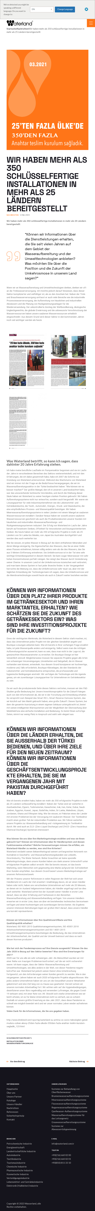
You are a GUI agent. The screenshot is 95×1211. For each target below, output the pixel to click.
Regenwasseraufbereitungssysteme (69, 1107)
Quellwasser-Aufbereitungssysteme (69, 1111)
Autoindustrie (13, 1155)
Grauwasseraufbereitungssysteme (69, 1122)
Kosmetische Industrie (18, 1174)
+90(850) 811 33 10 (61, 1162)
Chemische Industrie (17, 1166)
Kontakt (11, 1119)
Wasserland (30, 1203)
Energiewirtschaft (16, 1147)
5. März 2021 (25, 215)
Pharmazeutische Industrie (20, 1170)
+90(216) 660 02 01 (61, 1159)
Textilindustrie (14, 1159)
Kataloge (11, 1100)
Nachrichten (23, 28)
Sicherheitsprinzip (15, 1115)
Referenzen (12, 1112)
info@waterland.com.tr (63, 1143)
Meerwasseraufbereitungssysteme (69, 1099)
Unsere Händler (14, 1104)
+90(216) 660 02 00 (61, 1155)
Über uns (11, 1092)
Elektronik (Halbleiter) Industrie (22, 1185)
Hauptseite (12, 1089)
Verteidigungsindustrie (18, 1178)
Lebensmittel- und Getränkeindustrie (25, 1182)
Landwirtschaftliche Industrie (21, 1151)
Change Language (65, 9)
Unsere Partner (14, 1096)
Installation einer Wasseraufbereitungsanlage (20, 1042)
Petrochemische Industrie (19, 1143)
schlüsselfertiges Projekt (19, 1038)
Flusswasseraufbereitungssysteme (69, 1103)
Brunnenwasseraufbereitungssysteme (70, 1096)
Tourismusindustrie (16, 1162)
